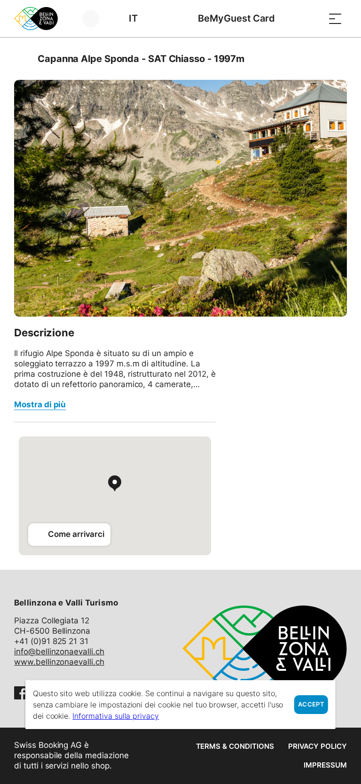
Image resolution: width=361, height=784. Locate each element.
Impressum (325, 765)
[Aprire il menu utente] (96, 18)
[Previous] (22, 58)
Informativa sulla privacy (115, 716)
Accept (311, 704)
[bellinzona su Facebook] (20, 692)
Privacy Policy (317, 746)
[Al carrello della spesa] (311, 18)
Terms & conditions (235, 746)
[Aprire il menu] (335, 18)
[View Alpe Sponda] (180, 198)
